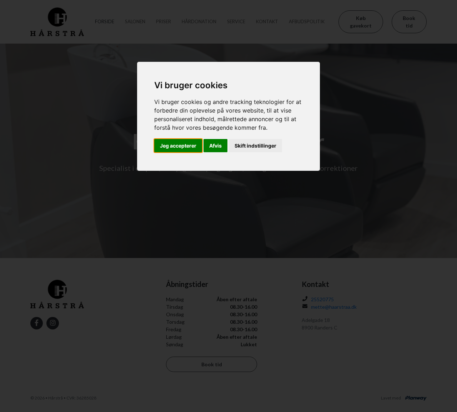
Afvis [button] (215, 146)
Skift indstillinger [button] (255, 146)
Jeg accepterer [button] (178, 146)
